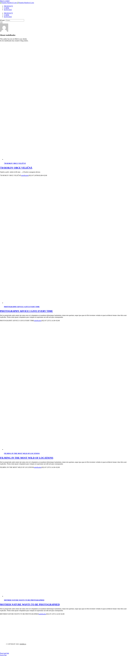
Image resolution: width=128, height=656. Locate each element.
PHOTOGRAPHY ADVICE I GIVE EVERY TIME (22, 307)
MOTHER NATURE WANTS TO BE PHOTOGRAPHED (24, 600)
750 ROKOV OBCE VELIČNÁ (15, 163)
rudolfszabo (24, 175)
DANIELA (23, 644)
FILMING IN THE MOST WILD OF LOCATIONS (22, 453)
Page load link (4, 653)
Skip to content (5, 1)
